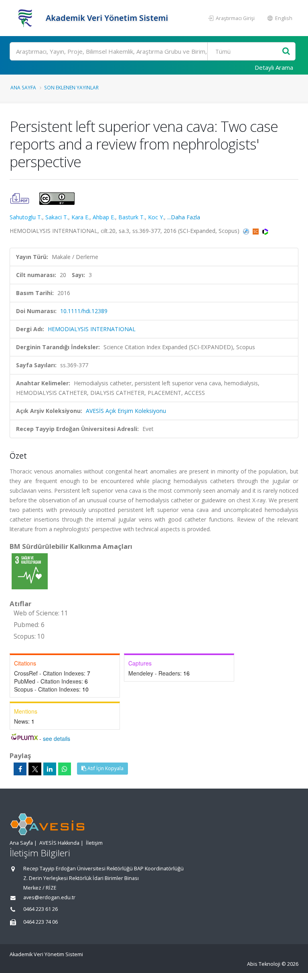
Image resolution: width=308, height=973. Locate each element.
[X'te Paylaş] (34, 769)
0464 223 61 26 (40, 909)
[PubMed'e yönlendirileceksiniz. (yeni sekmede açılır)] (247, 231)
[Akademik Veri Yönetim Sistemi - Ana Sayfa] (27, 18)
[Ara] (286, 51)
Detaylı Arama (274, 67)
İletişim (94, 842)
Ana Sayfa (23, 87)
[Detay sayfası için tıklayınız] (30, 570)
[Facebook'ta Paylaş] (20, 769)
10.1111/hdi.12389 (83, 311)
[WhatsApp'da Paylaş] (64, 769)
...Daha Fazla (183, 217)
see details (56, 738)
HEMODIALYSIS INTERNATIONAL (92, 329)
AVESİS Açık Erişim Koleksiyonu (126, 411)
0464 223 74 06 (40, 921)
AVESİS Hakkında (59, 842)
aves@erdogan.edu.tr (49, 897)
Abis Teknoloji (263, 964)
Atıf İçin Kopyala (105, 768)
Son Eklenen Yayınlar (71, 87)
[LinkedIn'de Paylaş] (49, 769)
